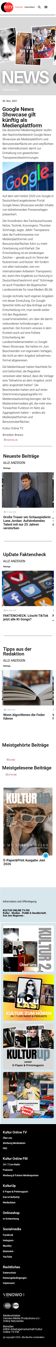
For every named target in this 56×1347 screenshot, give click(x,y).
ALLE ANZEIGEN (14, 463)
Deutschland (29, 7)
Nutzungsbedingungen (15, 1277)
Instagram (8, 1240)
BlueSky (7, 1245)
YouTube (7, 1256)
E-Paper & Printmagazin (15, 1191)
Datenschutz (9, 1272)
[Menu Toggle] (46, 7)
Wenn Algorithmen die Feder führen (24, 716)
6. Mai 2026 (10, 710)
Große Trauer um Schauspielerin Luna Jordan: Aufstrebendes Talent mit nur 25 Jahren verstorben (27, 522)
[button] (15, 56)
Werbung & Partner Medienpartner (21, 1175)
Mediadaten (9, 1202)
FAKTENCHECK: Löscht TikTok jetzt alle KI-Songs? (25, 617)
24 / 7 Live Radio (11, 1164)
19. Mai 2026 (11, 512)
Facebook (8, 1234)
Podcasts (8, 1169)
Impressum (9, 1283)
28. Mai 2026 (11, 610)
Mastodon (8, 1251)
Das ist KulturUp (11, 1197)
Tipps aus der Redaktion (17, 651)
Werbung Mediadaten (14, 1143)
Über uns (7, 1137)
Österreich (19, 7)
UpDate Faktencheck (24, 554)
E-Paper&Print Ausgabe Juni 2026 (24, 862)
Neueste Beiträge (21, 456)
